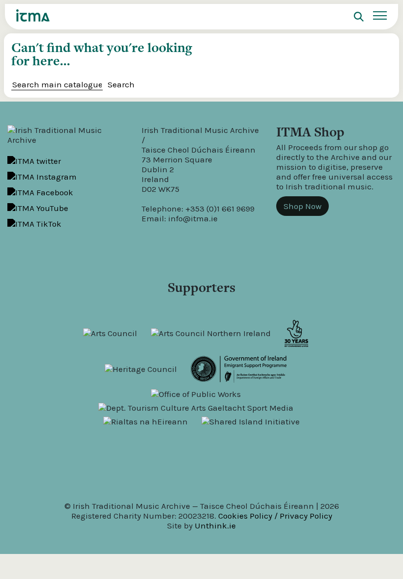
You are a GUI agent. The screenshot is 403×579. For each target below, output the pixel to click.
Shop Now (302, 206)
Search (121, 84)
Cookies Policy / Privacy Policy (275, 516)
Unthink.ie (215, 525)
